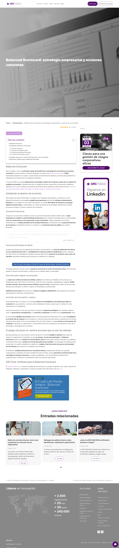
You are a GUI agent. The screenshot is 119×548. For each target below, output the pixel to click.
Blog (99, 515)
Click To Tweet (67, 240)
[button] (60, 467)
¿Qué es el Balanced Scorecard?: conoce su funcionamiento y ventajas (31, 480)
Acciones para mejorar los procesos (21, 152)
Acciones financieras (17, 148)
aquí (61, 369)
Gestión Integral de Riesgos (85, 504)
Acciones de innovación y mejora (20, 154)
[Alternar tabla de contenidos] (73, 140)
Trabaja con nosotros (104, 518)
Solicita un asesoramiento (105, 509)
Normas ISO (83, 521)
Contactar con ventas (105, 3)
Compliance (83, 508)
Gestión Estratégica (85, 497)
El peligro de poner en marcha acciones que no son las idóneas (29, 157)
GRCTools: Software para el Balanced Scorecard (24, 159)
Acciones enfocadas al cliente (20, 150)
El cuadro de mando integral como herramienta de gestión (92, 480)
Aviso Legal (83, 542)
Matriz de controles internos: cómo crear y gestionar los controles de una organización (23, 442)
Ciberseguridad (84, 494)
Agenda (100, 512)
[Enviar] (111, 128)
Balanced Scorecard (16, 143)
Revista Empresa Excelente (102, 521)
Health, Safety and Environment (85, 517)
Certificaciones (102, 500)
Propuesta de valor (103, 497)
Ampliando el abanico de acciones (20, 145)
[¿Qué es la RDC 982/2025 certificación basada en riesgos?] (95, 428)
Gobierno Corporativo (86, 500)
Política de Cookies (107, 542)
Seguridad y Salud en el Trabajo (86, 512)
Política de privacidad (94, 542)
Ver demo (100, 506)
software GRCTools (14, 366)
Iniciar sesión (93, 3)
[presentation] (7, 468)
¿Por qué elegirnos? (103, 503)
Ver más (23, 463)
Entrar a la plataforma (104, 525)
